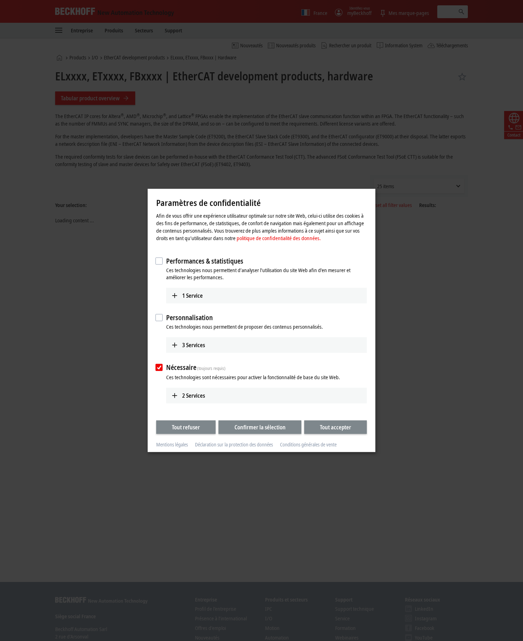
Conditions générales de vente (308, 444)
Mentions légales (172, 444)
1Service (192, 295)
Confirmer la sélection (260, 427)
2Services (193, 395)
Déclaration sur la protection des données (234, 444)
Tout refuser (186, 427)
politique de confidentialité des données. (279, 237)
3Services (193, 345)
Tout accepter (335, 427)
